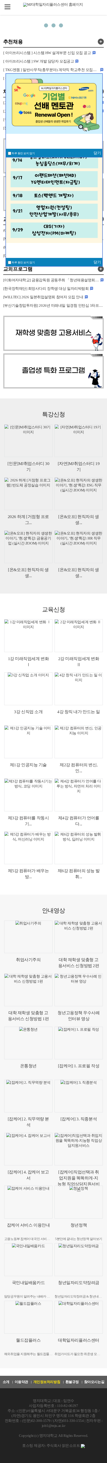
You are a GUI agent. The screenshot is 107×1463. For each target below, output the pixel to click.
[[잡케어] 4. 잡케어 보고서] (28, 1149)
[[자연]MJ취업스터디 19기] (79, 441)
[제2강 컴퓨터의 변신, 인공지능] (79, 742)
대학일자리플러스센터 (78, 1340)
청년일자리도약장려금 (78, 1282)
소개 (6, 1382)
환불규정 (72, 1382)
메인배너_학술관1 (53, 25)
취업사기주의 (28, 959)
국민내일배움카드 (28, 1282)
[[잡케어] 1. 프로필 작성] (79, 1043)
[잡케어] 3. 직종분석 (78, 1119)
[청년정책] (79, 1202)
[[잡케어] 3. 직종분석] (79, 1096)
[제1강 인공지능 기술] (28, 742)
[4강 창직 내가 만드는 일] (79, 689)
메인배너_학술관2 (61, 25)
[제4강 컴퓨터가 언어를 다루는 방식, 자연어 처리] (79, 795)
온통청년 (28, 1066)
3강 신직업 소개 (28, 711)
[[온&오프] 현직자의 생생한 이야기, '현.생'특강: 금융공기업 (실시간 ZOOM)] (28, 547)
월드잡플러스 (28, 1340)
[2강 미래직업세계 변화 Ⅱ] (79, 635)
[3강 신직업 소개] (28, 689)
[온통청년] (28, 1043)
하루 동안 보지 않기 (23, 262)
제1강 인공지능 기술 (28, 765)
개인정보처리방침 (46, 1382)
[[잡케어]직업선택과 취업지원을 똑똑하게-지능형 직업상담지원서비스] (79, 1149)
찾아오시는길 (94, 1382)
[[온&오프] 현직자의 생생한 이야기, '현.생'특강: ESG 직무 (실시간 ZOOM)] (79, 494)
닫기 (97, 262)
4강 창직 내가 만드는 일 (78, 711)
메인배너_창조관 (46, 25)
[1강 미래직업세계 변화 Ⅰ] (28, 635)
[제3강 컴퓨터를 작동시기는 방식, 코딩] (28, 795)
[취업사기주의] (28, 937)
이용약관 (21, 1382)
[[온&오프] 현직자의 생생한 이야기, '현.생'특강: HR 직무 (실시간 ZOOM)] (79, 547)
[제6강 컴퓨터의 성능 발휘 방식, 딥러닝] (79, 848)
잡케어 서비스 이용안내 (28, 1225)
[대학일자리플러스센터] (79, 1317)
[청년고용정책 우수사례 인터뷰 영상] (79, 990)
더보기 (101, 42)
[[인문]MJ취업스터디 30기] (28, 441)
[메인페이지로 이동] (53, 4)
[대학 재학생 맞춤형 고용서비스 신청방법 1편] (28, 990)
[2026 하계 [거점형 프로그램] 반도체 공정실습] (28, 494)
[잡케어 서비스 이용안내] (28, 1202)
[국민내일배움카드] (28, 1259)
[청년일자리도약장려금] (79, 1259)
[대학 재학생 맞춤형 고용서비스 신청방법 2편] (79, 937)
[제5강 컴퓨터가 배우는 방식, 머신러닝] (28, 848)
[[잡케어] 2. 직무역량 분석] (28, 1096)
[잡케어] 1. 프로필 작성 (78, 1066)
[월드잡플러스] (28, 1317)
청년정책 (78, 1225)
